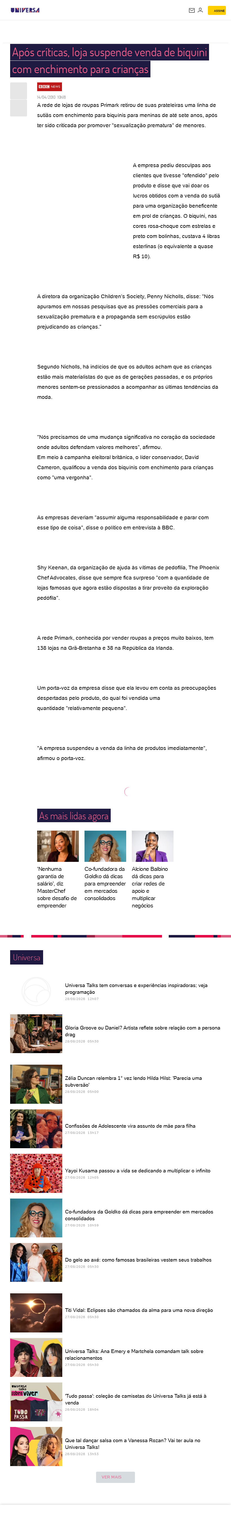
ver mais (112, 1477)
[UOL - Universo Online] (43, 10)
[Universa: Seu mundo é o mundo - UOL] (25, 10)
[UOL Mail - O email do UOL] (191, 10)
